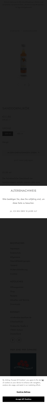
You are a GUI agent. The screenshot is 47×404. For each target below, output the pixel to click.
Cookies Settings (23, 392)
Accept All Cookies (23, 399)
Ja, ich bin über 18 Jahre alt (23, 211)
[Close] (43, 380)
